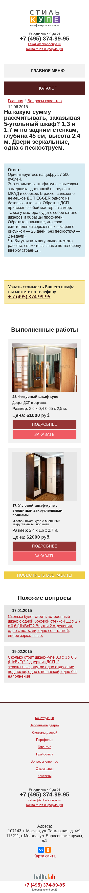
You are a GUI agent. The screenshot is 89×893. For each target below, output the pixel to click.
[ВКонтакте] (41, 850)
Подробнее (44, 424)
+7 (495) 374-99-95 (44, 38)
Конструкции (44, 718)
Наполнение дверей (44, 725)
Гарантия (44, 747)
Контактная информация (44, 49)
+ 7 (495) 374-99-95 (29, 296)
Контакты (44, 776)
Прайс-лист (44, 754)
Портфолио (44, 740)
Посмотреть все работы (44, 575)
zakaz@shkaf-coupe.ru (44, 44)
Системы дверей (44, 732)
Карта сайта (45, 856)
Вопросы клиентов (44, 761)
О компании (44, 769)
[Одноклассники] (48, 850)
